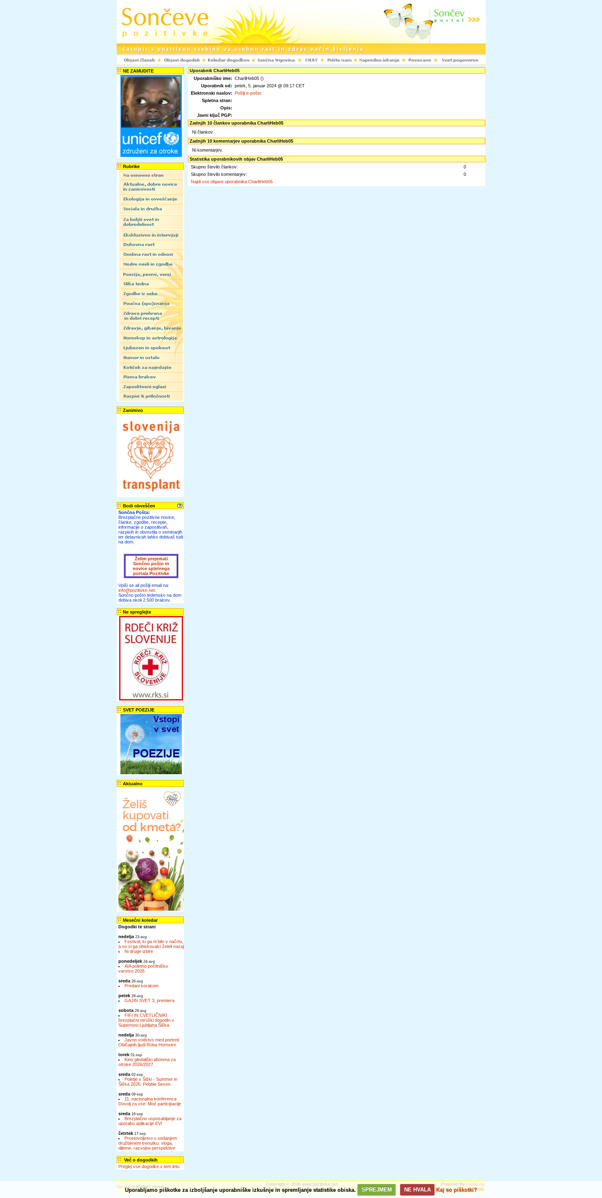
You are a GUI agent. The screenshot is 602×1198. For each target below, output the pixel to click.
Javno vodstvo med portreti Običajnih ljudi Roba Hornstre (148, 1042)
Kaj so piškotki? (456, 1190)
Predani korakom (141, 985)
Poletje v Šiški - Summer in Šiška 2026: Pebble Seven (147, 1082)
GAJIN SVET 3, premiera (149, 1000)
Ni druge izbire (138, 951)
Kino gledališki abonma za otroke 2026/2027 (147, 1062)
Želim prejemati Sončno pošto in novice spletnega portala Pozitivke (151, 566)
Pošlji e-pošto (248, 93)
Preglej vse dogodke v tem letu (148, 1166)
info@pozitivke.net (136, 590)
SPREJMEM (377, 1190)
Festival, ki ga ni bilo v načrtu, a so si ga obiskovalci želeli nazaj (151, 944)
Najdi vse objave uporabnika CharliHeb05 (232, 181)
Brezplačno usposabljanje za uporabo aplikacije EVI (149, 1121)
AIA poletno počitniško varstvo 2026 (143, 968)
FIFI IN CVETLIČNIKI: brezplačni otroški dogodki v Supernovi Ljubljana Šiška (146, 1020)
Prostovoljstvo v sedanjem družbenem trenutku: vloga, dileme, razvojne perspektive (147, 1143)
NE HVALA (417, 1190)
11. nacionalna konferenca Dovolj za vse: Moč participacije (149, 1101)
